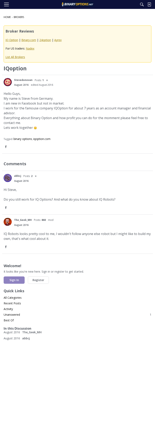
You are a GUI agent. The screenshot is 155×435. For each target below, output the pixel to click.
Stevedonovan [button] (23, 80)
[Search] (142, 4)
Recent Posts (12, 303)
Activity (8, 309)
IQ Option (11, 40)
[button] (8, 82)
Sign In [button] (14, 280)
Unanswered (77, 314)
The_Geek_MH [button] (23, 220)
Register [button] (38, 280)
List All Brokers (15, 57)
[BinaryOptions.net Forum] (77, 4)
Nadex (30, 48)
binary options (23, 139)
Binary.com (28, 40)
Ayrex (58, 40)
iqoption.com (41, 139)
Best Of (9, 320)
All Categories (13, 298)
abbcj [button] (17, 176)
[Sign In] (149, 4)
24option (45, 40)
